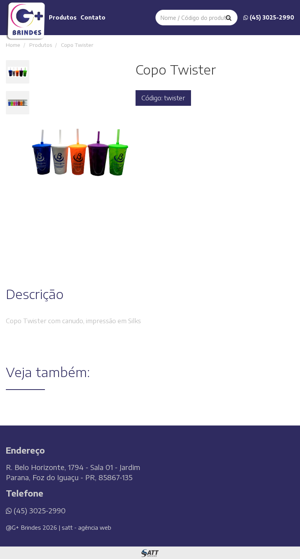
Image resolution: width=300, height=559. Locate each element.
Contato (92, 17)
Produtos (63, 17)
